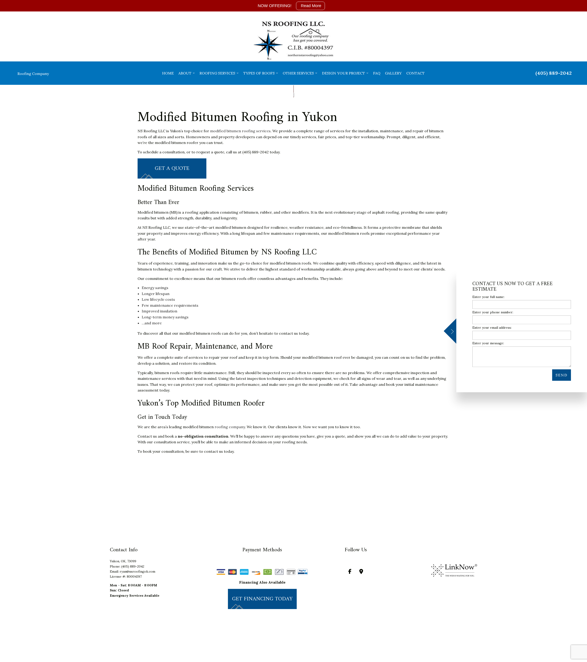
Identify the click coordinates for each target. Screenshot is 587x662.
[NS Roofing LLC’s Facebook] (350, 572)
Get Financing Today (262, 599)
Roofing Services (217, 73)
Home (168, 73)
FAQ (376, 73)
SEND (562, 375)
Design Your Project (343, 73)
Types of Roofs (259, 73)
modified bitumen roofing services (240, 131)
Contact (415, 73)
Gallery (393, 73)
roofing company (230, 427)
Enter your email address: (492, 328)
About (184, 73)
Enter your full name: (488, 297)
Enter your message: (488, 343)
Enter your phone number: (492, 312)
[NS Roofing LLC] (293, 40)
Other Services (298, 73)
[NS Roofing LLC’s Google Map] (361, 572)
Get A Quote (172, 169)
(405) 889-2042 (553, 73)
